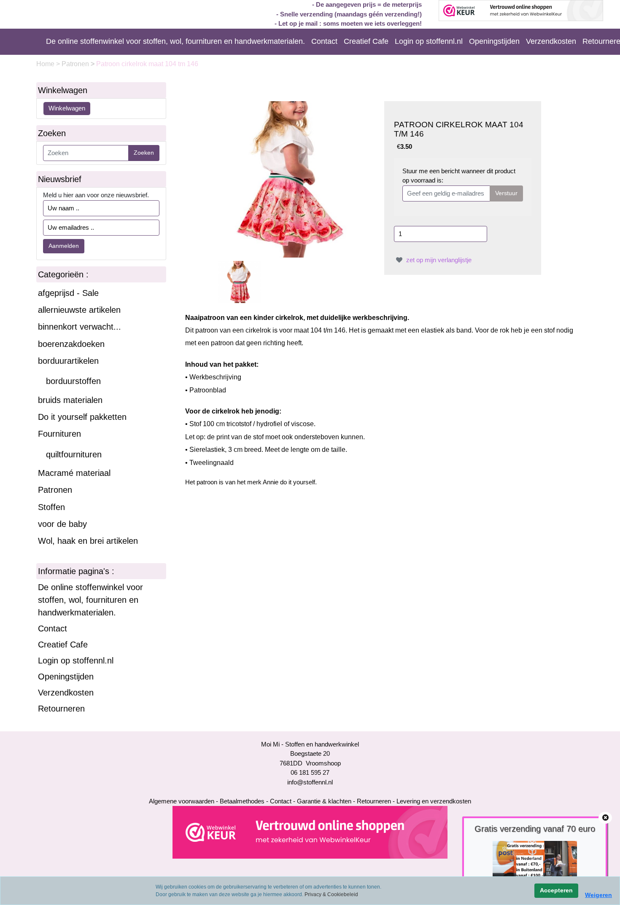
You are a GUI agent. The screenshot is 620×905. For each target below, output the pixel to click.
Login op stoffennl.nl (429, 41)
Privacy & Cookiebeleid (331, 894)
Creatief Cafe (366, 41)
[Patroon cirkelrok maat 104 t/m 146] (296, 178)
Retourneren (61, 708)
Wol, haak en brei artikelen (88, 540)
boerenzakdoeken (71, 344)
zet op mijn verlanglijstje (438, 259)
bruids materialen (70, 400)
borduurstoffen (73, 381)
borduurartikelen (68, 360)
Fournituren (59, 433)
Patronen (76, 63)
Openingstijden (494, 41)
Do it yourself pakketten (82, 417)
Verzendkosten (551, 41)
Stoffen (51, 507)
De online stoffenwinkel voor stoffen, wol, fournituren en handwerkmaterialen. (175, 41)
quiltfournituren (74, 454)
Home (46, 63)
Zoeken (144, 152)
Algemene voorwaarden (181, 801)
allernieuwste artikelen (79, 309)
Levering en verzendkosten (433, 801)
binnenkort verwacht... (79, 326)
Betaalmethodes (242, 801)
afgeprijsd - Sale (68, 293)
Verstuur (506, 193)
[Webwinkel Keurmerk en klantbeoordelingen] (310, 831)
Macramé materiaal (74, 473)
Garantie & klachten (324, 801)
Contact (324, 41)
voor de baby (62, 524)
